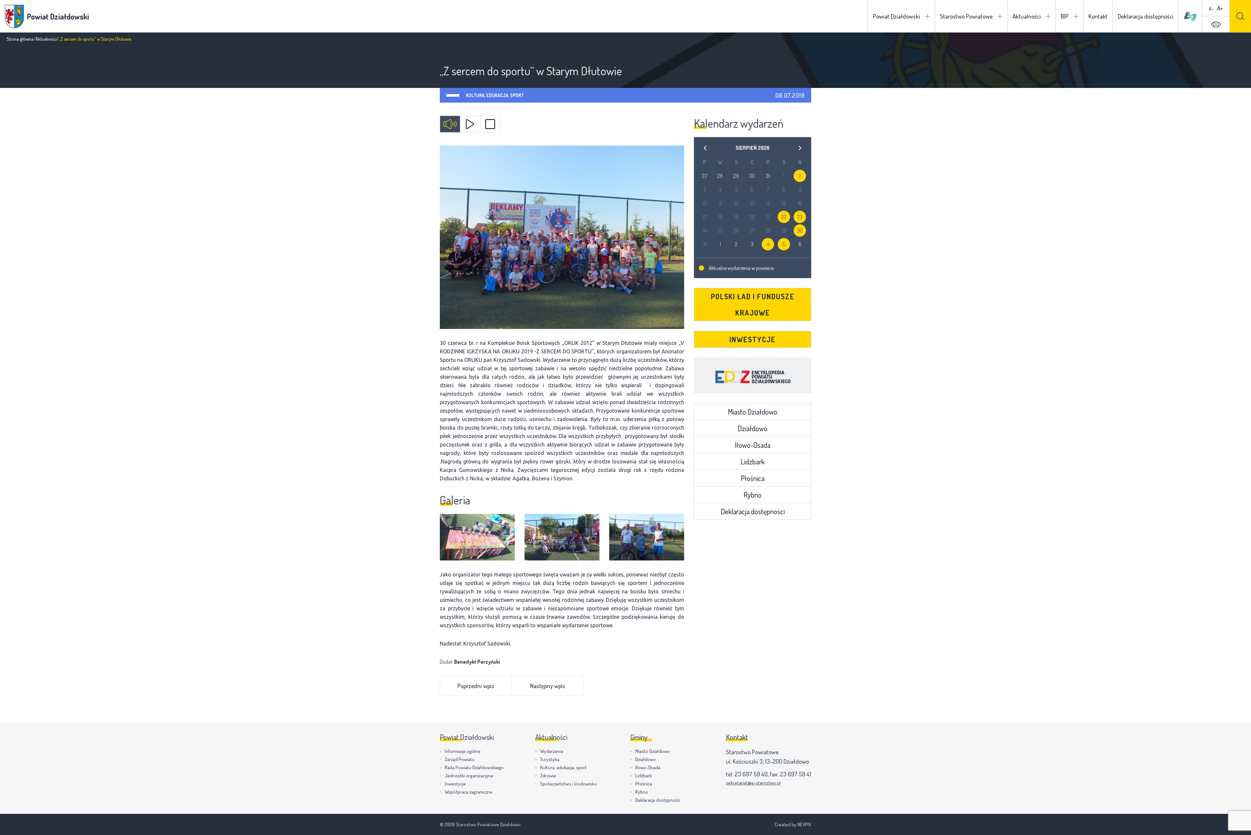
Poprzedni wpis (475, 686)
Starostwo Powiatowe (966, 16)
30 (800, 230)
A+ (1220, 8)
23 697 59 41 (795, 774)
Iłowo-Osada (752, 444)
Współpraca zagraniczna (468, 792)
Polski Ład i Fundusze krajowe (753, 304)
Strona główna (20, 39)
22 (783, 217)
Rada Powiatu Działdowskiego (474, 767)
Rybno (752, 494)
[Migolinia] (1190, 16)
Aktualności (1027, 16)
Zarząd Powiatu (460, 759)
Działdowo (753, 428)
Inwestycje (752, 339)
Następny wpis (547, 686)
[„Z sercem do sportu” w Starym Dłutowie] (562, 237)
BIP (1065, 16)
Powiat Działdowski (896, 16)
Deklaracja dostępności (1145, 16)
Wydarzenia (551, 751)
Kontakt (1098, 16)
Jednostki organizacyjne (469, 775)
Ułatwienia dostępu (1215, 24)
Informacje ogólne (463, 751)
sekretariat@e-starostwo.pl (753, 783)
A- (1211, 8)
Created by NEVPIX (793, 824)
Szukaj (1240, 16)
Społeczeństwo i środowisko (568, 784)
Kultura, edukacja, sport (495, 95)
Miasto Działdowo (752, 411)
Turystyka (549, 759)
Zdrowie (548, 775)
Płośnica (753, 478)
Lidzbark (753, 461)
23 (799, 217)
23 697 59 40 (751, 774)
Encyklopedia (752, 375)
